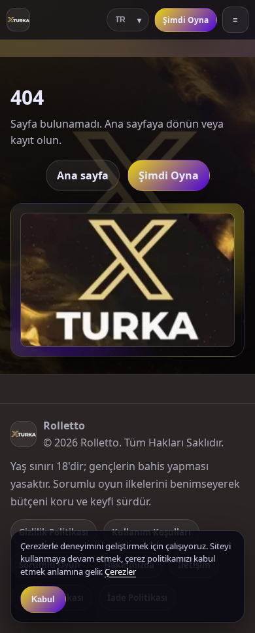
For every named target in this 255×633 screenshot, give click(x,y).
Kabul (43, 599)
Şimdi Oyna (186, 20)
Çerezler (120, 571)
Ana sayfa (83, 175)
